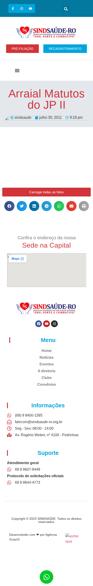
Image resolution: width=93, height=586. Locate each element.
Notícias (46, 357)
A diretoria (46, 371)
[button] (66, 9)
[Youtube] (30, 8)
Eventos (47, 364)
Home (47, 351)
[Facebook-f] (12, 8)
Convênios (46, 384)
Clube (47, 378)
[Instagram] (21, 8)
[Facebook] (38, 323)
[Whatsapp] (46, 577)
